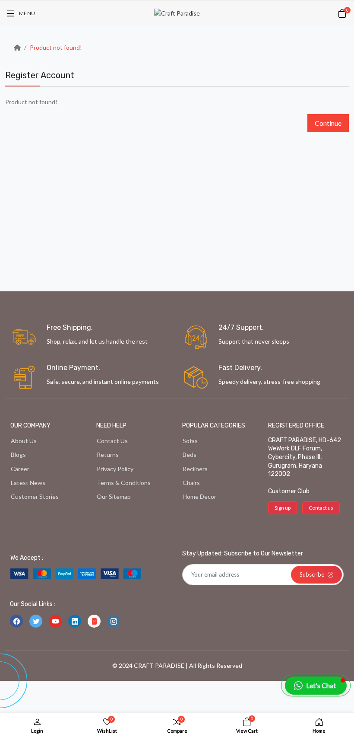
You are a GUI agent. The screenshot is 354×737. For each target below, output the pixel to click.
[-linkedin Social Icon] (74, 621)
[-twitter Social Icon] (35, 621)
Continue (328, 123)
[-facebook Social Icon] (16, 621)
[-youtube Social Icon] (55, 621)
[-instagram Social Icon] (113, 621)
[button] (316, 685)
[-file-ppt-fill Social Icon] (94, 621)
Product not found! (56, 47)
